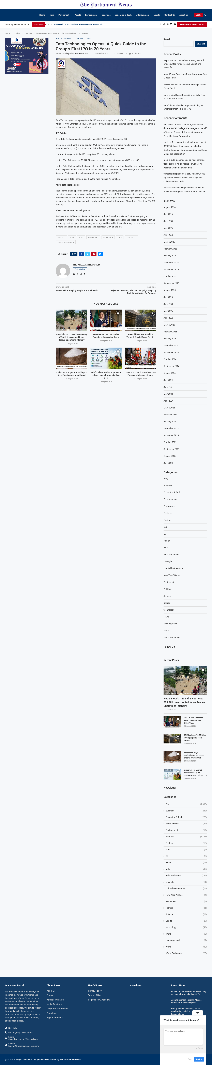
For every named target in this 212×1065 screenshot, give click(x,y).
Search (167, 39)
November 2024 (171, 352)
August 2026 (170, 207)
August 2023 (170, 456)
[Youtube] (174, 24)
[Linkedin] (171, 24)
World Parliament (172, 637)
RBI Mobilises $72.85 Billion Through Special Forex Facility (195, 737)
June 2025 (168, 304)
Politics (167, 589)
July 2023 (168, 463)
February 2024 (170, 414)
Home (42, 15)
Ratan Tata (108, 237)
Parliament (63, 15)
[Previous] (48, 24)
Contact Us (169, 15)
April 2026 (168, 235)
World (78, 15)
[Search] (205, 15)
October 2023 (170, 442)
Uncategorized (170, 623)
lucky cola (168, 124)
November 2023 (171, 435)
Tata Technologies (66, 242)
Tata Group (131, 237)
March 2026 (169, 242)
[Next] (51, 24)
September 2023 (171, 449)
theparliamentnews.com (76, 53)
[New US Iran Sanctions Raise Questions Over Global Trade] (106, 320)
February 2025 (170, 331)
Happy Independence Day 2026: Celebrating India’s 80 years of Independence (185, 1011)
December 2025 (171, 262)
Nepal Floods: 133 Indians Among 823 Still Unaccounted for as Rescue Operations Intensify (71, 337)
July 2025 (168, 297)
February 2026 (170, 248)
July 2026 (168, 214)
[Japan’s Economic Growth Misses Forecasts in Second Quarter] (140, 358)
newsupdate (93, 237)
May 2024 (168, 394)
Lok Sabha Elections (173, 568)
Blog (18, 33)
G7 (165, 534)
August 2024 (170, 373)
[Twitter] (164, 24)
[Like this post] (75, 254)
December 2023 (171, 428)
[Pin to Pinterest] (93, 254)
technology (169, 610)
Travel (166, 617)
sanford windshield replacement (179, 187)
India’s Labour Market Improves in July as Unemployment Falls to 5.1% (106, 375)
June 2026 (168, 221)
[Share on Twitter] (87, 254)
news (81, 237)
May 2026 (168, 228)
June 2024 (168, 387)
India (51, 15)
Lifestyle (168, 561)
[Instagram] (168, 24)
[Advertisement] (26, 98)
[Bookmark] (83, 313)
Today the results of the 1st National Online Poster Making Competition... (82, 24)
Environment (91, 15)
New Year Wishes (172, 575)
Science (167, 596)
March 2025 (169, 325)
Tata (120, 237)
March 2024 (169, 407)
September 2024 (171, 366)
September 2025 (171, 283)
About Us (183, 15)
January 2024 (170, 421)
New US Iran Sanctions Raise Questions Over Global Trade (193, 720)
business (61, 237)
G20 (165, 527)
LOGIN (198, 15)
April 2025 (168, 318)
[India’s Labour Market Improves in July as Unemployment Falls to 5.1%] (106, 358)
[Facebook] (161, 24)
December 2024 (171, 345)
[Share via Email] (100, 254)
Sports (157, 15)
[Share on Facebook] (81, 254)
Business (106, 15)
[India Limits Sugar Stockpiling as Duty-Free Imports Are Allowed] (71, 358)
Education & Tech (123, 15)
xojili (166, 142)
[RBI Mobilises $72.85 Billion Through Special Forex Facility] (140, 320)
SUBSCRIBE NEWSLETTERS (193, 24)
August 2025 (170, 290)
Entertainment (142, 15)
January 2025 (170, 338)
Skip (190, 1059)
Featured (168, 513)
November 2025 (171, 269)
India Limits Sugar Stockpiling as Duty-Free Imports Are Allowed (194, 755)
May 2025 (168, 311)
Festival (167, 520)
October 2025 (170, 276)
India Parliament (171, 554)
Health (167, 540)
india (72, 237)
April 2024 (168, 401)
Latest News (178, 985)
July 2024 (168, 380)
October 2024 (170, 359)
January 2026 (170, 255)
